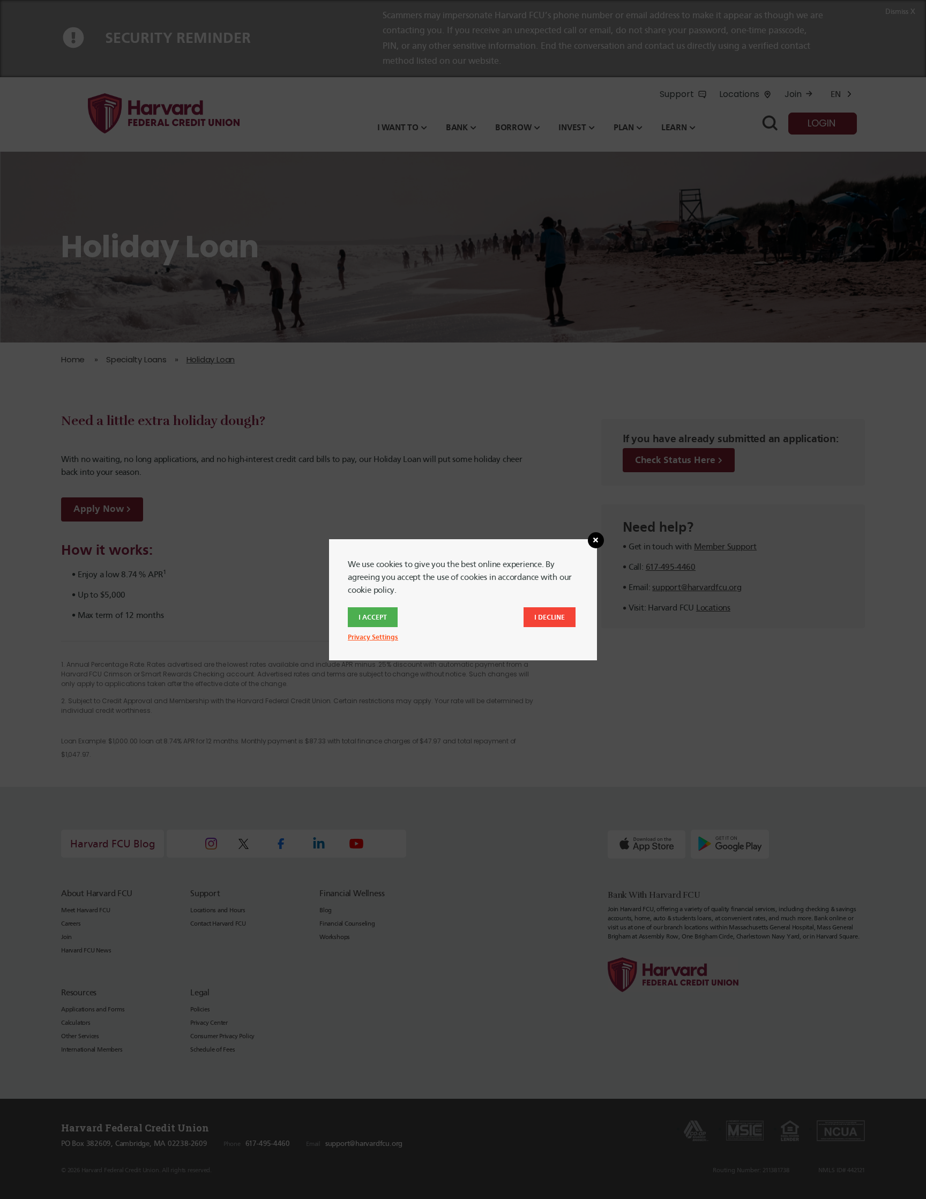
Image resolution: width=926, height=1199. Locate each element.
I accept (373, 617)
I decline (549, 617)
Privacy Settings (373, 637)
